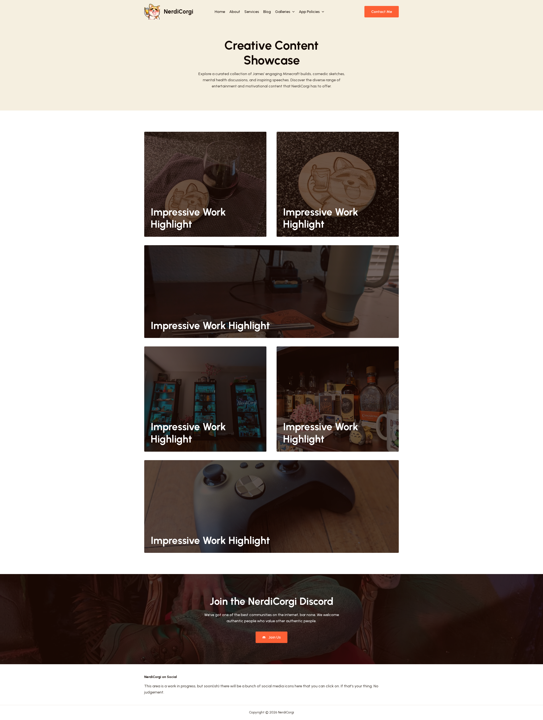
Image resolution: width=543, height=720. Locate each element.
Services (251, 11)
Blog (267, 11)
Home (220, 11)
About (234, 11)
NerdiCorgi (178, 11)
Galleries (282, 11)
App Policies (309, 11)
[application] (292, 11)
